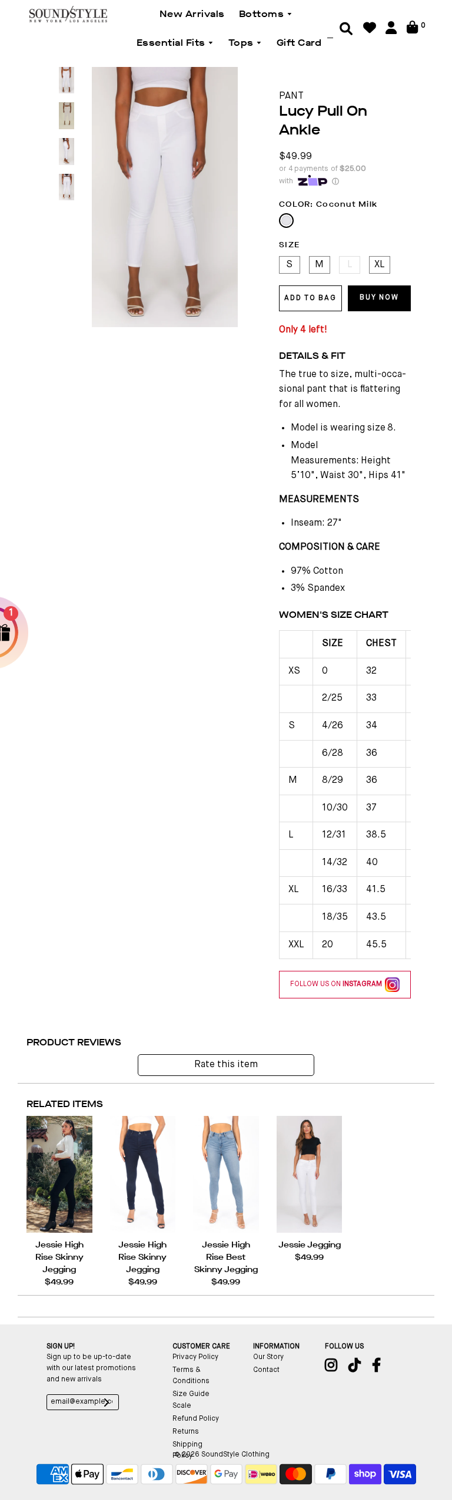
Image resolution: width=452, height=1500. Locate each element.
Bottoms (263, 14)
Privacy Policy (195, 1357)
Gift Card (299, 42)
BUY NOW (379, 297)
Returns (185, 1431)
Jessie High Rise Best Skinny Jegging (226, 1257)
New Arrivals (192, 14)
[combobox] (330, 28)
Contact (266, 1370)
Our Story (268, 1357)
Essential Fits (172, 42)
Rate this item (226, 1064)
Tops (242, 42)
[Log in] (391, 32)
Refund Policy (195, 1418)
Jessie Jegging (309, 1244)
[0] (412, 32)
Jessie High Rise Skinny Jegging (59, 1257)
